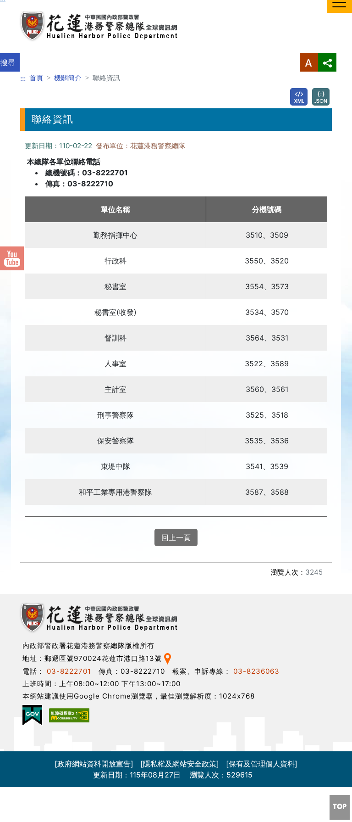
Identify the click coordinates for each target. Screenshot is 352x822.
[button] (340, 807)
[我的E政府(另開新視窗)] (32, 715)
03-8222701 (69, 671)
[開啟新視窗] (299, 97)
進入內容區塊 (22, 5)
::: (23, 78)
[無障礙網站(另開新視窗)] (69, 715)
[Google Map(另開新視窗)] (167, 658)
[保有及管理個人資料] (261, 763)
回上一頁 (176, 537)
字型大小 (309, 62)
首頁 (36, 77)
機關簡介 (68, 77)
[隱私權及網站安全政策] (179, 763)
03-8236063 (256, 671)
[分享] (327, 62)
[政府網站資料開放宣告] (94, 763)
